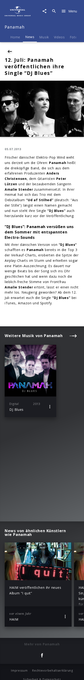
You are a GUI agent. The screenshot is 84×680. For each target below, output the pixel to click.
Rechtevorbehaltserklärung (52, 671)
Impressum (19, 671)
